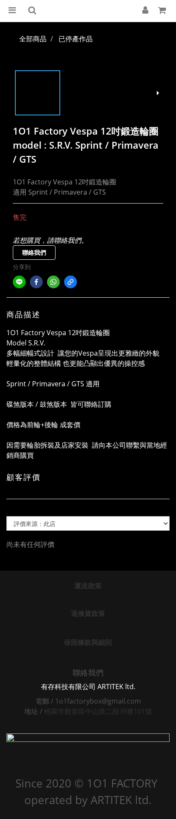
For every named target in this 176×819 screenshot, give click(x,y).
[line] (19, 282)
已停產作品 (76, 38)
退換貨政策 (88, 613)
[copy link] (70, 282)
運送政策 (88, 585)
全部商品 (33, 38)
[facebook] (36, 282)
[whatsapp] (53, 282)
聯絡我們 (34, 252)
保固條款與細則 (88, 642)
